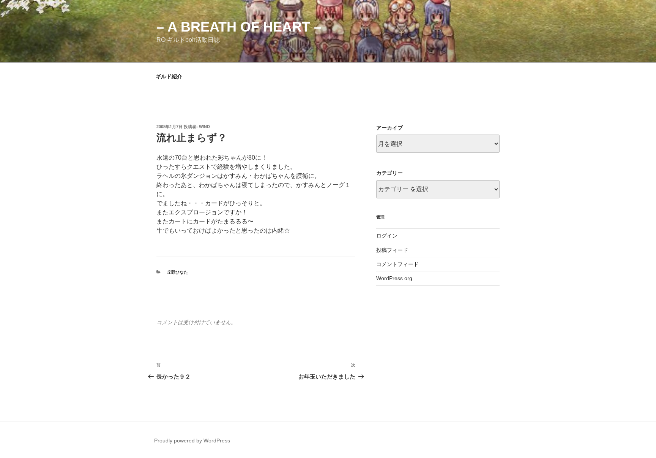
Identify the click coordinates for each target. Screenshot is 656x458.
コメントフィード (397, 264)
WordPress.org (394, 278)
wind (204, 126)
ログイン (386, 236)
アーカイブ (389, 128)
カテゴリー (389, 173)
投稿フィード (392, 250)
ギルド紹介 (169, 76)
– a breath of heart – (239, 27)
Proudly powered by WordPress (192, 440)
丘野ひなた (177, 272)
